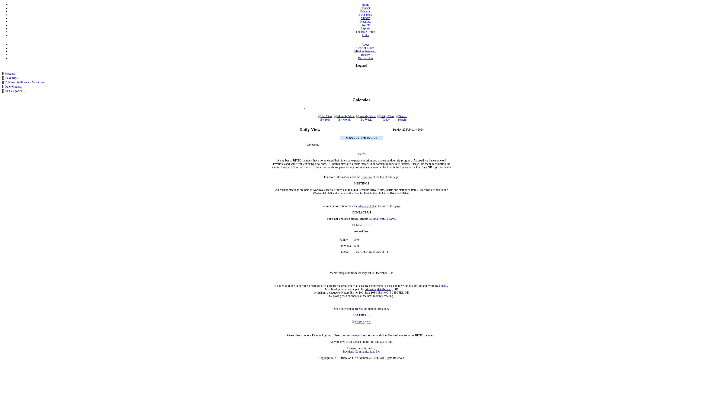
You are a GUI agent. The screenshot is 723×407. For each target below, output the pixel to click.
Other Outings (13, 86)
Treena (359, 308)
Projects (365, 25)
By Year (325, 119)
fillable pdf (415, 285)
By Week (366, 119)
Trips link (366, 177)
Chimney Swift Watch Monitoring (25, 82)
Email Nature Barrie (384, 218)
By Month (344, 119)
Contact (365, 8)
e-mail (442, 285)
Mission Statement (365, 51)
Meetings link (366, 206)
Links (365, 35)
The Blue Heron (365, 31)
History (365, 54)
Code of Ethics (365, 48)
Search (402, 119)
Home (365, 4)
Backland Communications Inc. (361, 351)
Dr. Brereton (365, 58)
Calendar (365, 11)
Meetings (365, 21)
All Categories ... (15, 91)
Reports (365, 28)
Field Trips (365, 14)
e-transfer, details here (378, 289)
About (365, 44)
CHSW (365, 18)
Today (386, 119)
